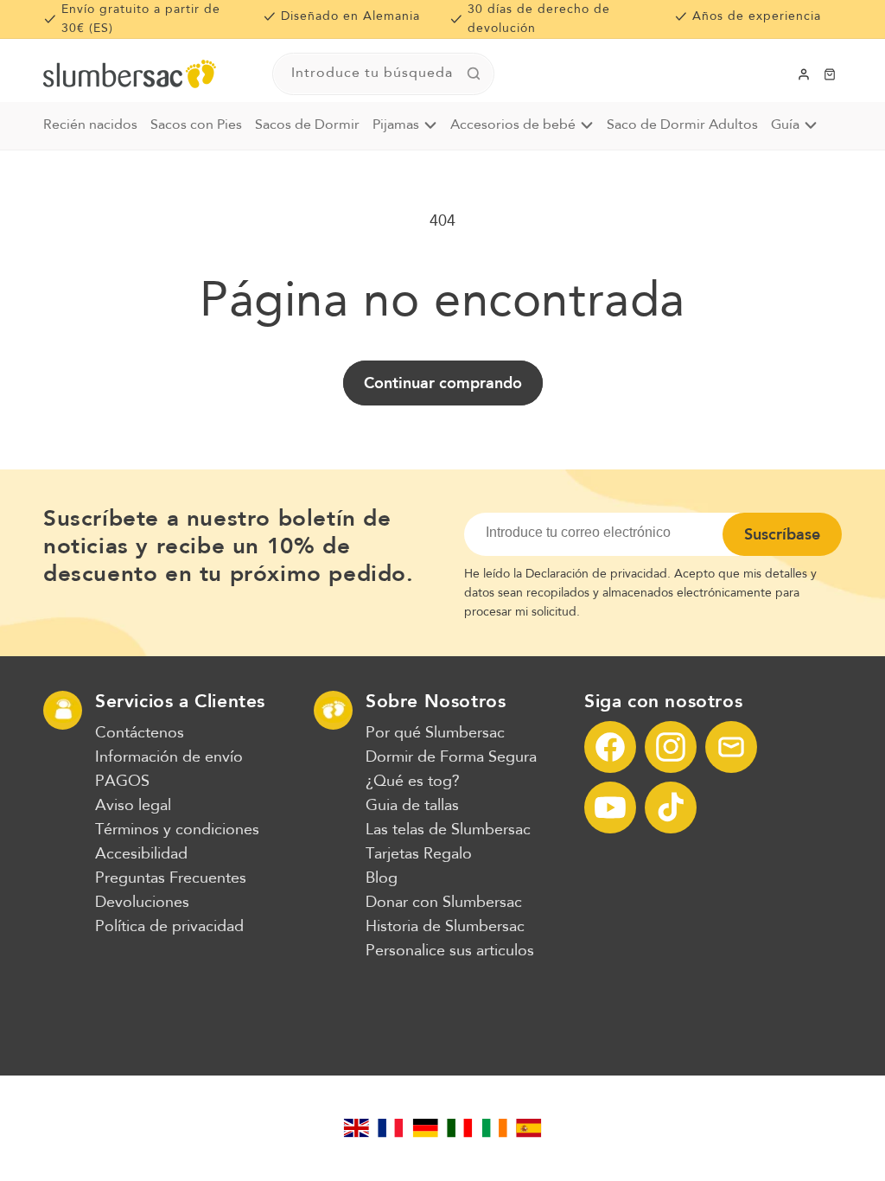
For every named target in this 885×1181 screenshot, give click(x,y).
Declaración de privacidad (596, 574)
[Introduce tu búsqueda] (474, 73)
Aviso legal (133, 806)
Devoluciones (142, 902)
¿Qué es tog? (413, 781)
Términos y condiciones (177, 830)
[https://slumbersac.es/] (529, 1128)
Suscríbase (782, 534)
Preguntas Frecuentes (170, 878)
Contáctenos (139, 733)
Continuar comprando (443, 383)
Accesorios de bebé (513, 125)
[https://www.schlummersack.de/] (425, 1128)
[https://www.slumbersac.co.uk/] (356, 1128)
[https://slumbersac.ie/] (494, 1128)
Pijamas (395, 125)
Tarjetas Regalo (419, 854)
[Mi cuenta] (804, 74)
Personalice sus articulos (450, 951)
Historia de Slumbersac (445, 927)
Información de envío (169, 757)
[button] (830, 74)
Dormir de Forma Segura (451, 757)
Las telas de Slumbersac (448, 830)
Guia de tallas (412, 806)
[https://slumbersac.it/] (460, 1128)
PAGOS (122, 781)
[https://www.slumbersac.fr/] (391, 1128)
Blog (382, 878)
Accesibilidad (141, 854)
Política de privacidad (169, 927)
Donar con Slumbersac (444, 902)
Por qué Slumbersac (435, 733)
